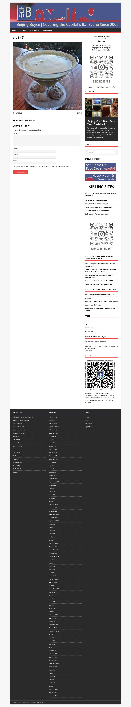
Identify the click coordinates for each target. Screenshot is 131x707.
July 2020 (51, 488)
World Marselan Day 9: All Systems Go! (98, 284)
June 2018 (52, 566)
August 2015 (52, 670)
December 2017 (53, 586)
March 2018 (52, 576)
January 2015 (53, 693)
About (14, 30)
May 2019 (52, 534)
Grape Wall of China (94, 259)
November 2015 (54, 663)
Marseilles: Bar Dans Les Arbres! (96, 200)
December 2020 (53, 475)
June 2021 (52, 469)
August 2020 (52, 485)
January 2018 (53, 582)
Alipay (106, 87)
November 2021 (54, 459)
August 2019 (52, 524)
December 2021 (53, 456)
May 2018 (52, 569)
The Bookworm (17, 456)
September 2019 (54, 521)
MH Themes (40, 702)
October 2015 (53, 667)
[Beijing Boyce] (65, 27)
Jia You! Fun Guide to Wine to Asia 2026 (99, 281)
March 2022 (52, 446)
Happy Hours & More (19, 433)
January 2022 (53, 453)
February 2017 (53, 615)
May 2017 (52, 605)
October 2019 (53, 517)
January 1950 (53, 696)
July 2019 (51, 527)
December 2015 (53, 660)
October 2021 (53, 462)
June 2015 (52, 676)
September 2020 (54, 482)
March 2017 (52, 612)
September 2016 (54, 631)
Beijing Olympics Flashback (21, 420)
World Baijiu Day (18, 469)
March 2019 (52, 540)
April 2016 (52, 647)
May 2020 (52, 495)
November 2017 (54, 589)
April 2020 (52, 498)
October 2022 (53, 436)
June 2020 (52, 491)
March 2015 (52, 686)
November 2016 (54, 624)
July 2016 (51, 637)
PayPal (89, 402)
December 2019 (53, 511)
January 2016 (53, 657)
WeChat (110, 400)
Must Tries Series (18, 446)
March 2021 (52, 472)
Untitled (88, 298)
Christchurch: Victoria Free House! (97, 214)
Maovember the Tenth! (93, 305)
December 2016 (53, 621)
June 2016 (52, 641)
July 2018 (51, 563)
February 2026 (53, 417)
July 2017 (51, 598)
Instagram (107, 48)
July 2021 (51, 466)
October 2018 (53, 553)
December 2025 (53, 420)
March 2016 (52, 650)
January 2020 (53, 508)
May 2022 (52, 443)
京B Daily (15, 472)
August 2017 (52, 595)
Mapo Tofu (16, 443)
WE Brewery (16, 466)
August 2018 (52, 560)
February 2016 (53, 654)
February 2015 (53, 689)
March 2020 (52, 501)
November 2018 (54, 550)
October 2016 (53, 628)
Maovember (111, 290)
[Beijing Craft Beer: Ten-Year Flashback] (101, 107)
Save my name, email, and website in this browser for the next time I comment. (42, 166)
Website (15, 161)
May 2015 (52, 680)
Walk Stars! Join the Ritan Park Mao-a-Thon (100, 295)
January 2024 (53, 423)
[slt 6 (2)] (47, 109)
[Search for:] (101, 152)
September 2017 (54, 592)
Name (15, 149)
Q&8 (14, 449)
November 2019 (54, 514)
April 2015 (52, 683)
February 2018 (53, 579)
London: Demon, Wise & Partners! (97, 211)
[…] (102, 137)
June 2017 (52, 602)
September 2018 (54, 556)
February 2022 (53, 449)
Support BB (47, 30)
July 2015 (51, 673)
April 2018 (52, 573)
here (99, 398)
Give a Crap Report (18, 427)
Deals (23, 30)
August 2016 (52, 634)
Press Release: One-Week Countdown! (98, 207)
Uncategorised (17, 462)
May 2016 (52, 644)
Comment (16, 133)
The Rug (15, 459)
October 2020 (53, 479)
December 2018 (53, 547)
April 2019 (52, 537)
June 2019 (52, 530)
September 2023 (54, 427)
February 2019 (53, 543)
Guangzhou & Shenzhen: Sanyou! (96, 204)
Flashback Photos (18, 423)
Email (15, 155)
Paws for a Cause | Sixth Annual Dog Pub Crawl (101, 301)
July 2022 (51, 440)
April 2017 (52, 608)
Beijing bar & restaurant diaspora (23, 417)
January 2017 (53, 618)
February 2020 (53, 504)
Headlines (16, 436)
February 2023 (53, 430)
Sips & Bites (34, 30)
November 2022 (54, 433)
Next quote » (89, 351)
